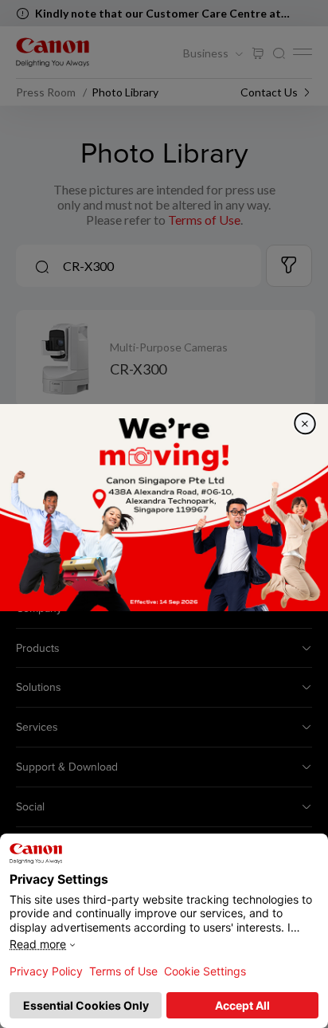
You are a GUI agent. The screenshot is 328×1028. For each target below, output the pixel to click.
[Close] (305, 423)
